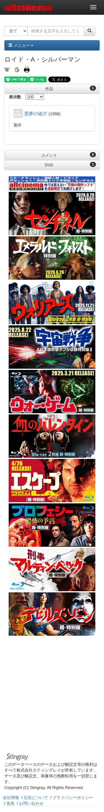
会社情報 (11, 797)
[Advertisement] (52, 696)
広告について (36, 797)
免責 (10, 803)
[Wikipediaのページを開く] (7, 69)
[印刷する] (26, 69)
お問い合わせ (31, 803)
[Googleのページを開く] (17, 69)
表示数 (15, 96)
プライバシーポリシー (73, 797)
